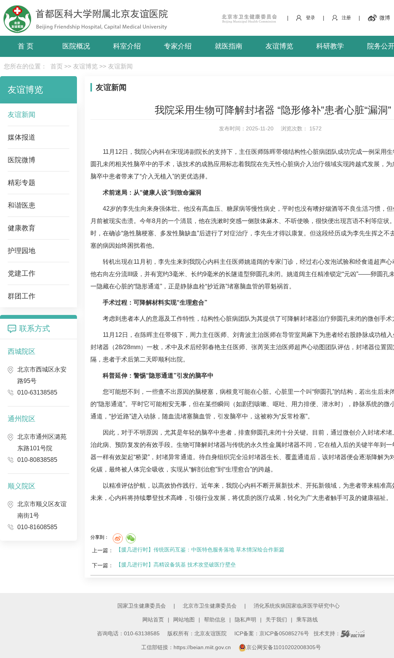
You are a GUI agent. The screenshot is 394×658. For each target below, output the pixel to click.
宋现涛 (180, 151)
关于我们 (276, 619)
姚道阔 (253, 261)
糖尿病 (236, 208)
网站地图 (184, 619)
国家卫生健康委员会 (141, 606)
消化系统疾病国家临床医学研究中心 (297, 606)
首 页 (25, 46)
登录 (310, 17)
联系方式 (34, 328)
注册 (346, 17)
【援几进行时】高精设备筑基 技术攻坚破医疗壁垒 (176, 564)
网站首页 (153, 619)
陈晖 (270, 151)
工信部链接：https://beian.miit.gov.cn (186, 647)
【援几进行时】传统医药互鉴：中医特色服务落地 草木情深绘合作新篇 (200, 549)
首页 (56, 66)
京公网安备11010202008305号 (283, 647)
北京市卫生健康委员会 (210, 606)
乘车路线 (307, 619)
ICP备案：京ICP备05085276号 (271, 633)
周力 (196, 334)
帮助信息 (214, 619)
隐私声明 (245, 619)
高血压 (211, 208)
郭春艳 (211, 347)
